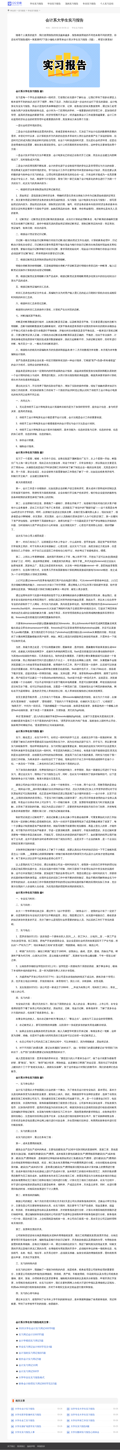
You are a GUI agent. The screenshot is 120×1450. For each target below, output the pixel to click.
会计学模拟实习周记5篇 (31, 1340)
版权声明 (31, 1446)
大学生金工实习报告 (25, 1420)
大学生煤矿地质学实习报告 (28, 1426)
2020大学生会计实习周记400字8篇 (37, 1328)
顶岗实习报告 (71, 3)
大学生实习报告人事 (25, 1432)
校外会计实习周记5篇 (30, 1359)
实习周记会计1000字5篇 (31, 1334)
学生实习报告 (36, 3)
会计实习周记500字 (29, 1371)
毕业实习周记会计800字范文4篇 (35, 1347)
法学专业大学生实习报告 (83, 1408)
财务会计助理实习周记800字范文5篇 (38, 1383)
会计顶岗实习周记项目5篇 (32, 1353)
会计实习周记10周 (28, 1365)
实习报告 (21, 11)
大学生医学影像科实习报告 (28, 1414)
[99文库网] (14, 3)
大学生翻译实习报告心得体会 (85, 1432)
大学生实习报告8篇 (80, 1426)
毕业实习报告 (54, 3)
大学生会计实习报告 (25, 1408)
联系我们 (21, 1446)
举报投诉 (41, 1446)
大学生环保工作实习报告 (83, 1420)
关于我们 (11, 1446)
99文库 (13, 11)
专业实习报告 (89, 3)
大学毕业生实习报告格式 (31, 1377)
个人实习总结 (106, 3)
